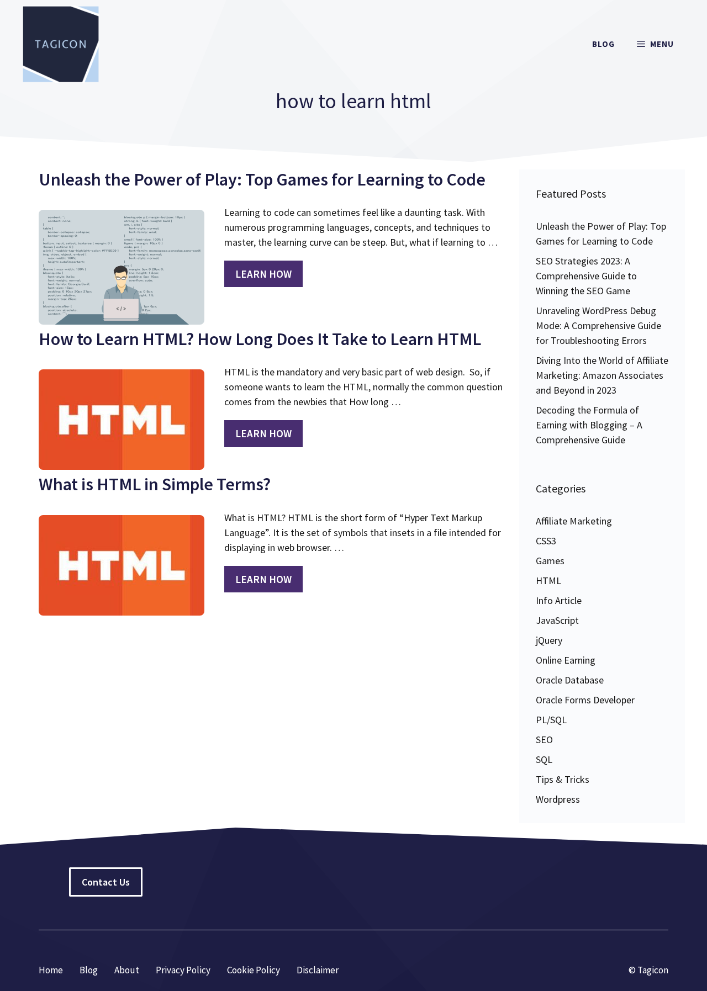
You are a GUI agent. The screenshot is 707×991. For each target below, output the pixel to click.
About (126, 970)
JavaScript (557, 620)
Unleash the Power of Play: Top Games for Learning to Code (262, 179)
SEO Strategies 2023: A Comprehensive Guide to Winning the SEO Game (586, 276)
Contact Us (106, 882)
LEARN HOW (263, 273)
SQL (544, 759)
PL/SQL (551, 719)
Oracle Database (570, 680)
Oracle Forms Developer (585, 699)
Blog (603, 44)
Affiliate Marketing (574, 521)
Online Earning (565, 660)
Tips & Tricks (562, 779)
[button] (655, 44)
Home (51, 970)
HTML (548, 580)
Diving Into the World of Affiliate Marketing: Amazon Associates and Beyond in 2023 (602, 375)
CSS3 (546, 540)
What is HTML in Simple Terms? (155, 484)
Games (550, 560)
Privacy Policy (183, 970)
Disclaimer (318, 970)
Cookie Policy (253, 970)
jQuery (549, 640)
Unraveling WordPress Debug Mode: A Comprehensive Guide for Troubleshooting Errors (598, 325)
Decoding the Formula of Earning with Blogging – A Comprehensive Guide (589, 425)
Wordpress (558, 799)
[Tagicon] (60, 44)
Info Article (559, 600)
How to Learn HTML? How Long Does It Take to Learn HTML (260, 339)
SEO (544, 739)
